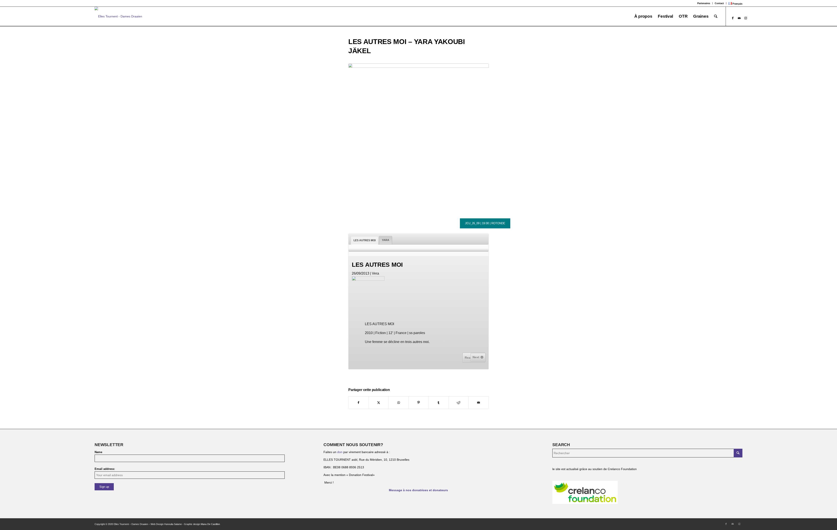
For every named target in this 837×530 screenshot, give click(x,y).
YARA (385, 240)
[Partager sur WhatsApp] (398, 402)
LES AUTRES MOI (365, 240)
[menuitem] (704, 3)
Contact (719, 3)
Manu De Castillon (210, 524)
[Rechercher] (715, 16)
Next (476, 357)
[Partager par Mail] (478, 402)
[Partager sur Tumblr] (439, 402)
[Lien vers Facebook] (732, 18)
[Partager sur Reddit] (459, 402)
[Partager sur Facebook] (359, 402)
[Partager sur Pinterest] (419, 402)
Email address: (105, 469)
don (339, 452)
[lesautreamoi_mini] (418, 133)
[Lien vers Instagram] (745, 18)
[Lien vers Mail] (739, 18)
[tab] (364, 240)
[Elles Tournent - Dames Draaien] (118, 16)
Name (98, 452)
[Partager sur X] (379, 402)
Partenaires (703, 3)
